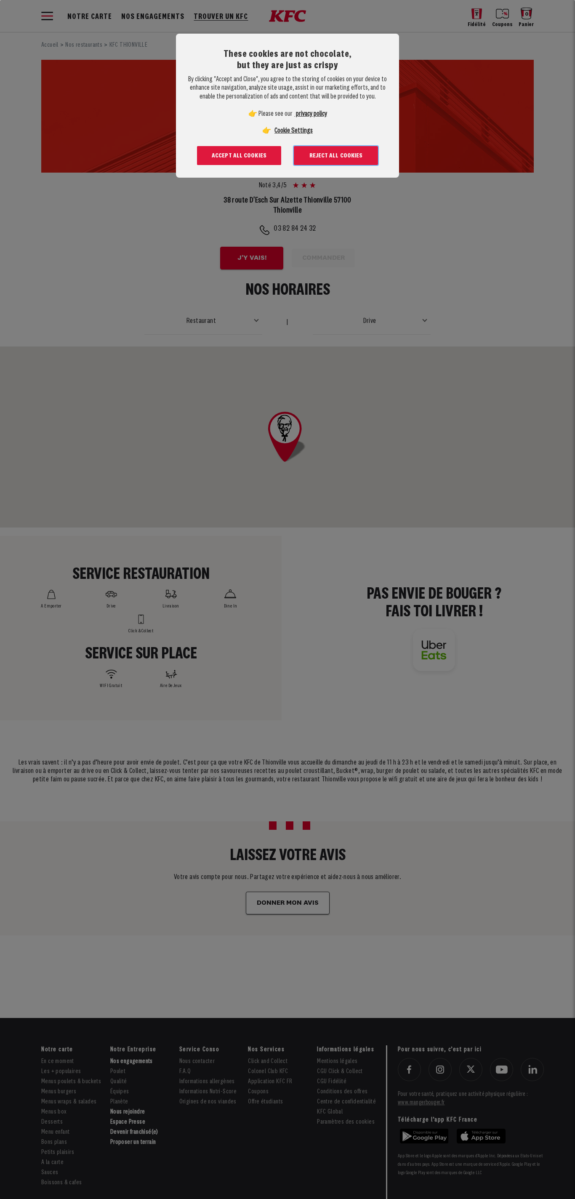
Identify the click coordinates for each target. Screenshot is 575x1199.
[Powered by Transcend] (175, 198)
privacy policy (311, 113)
